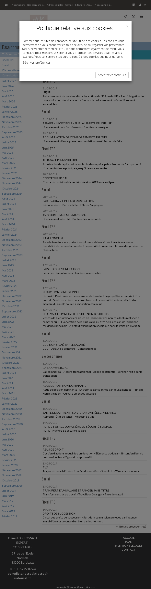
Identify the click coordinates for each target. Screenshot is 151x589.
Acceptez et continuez (112, 75)
